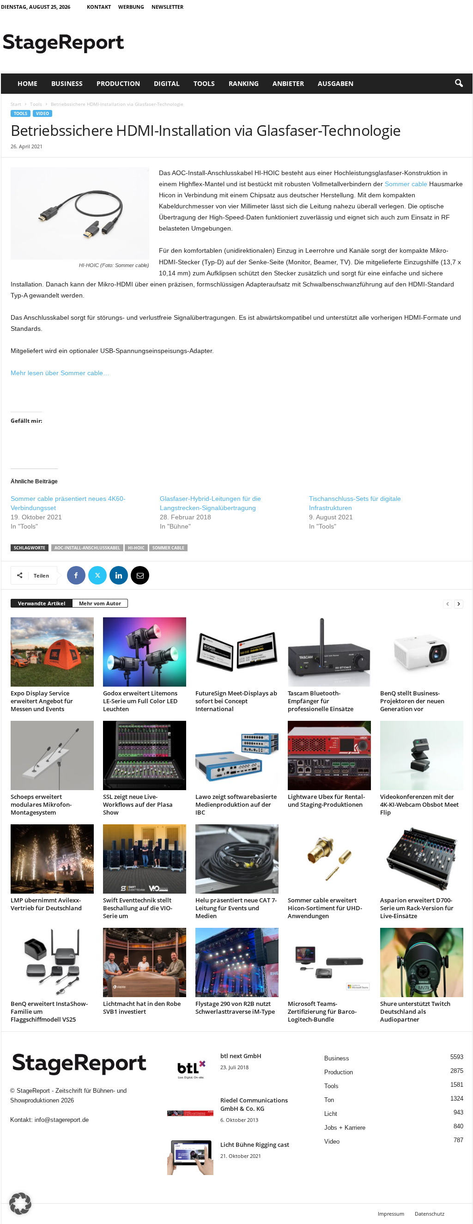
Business (67, 83)
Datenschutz (429, 1213)
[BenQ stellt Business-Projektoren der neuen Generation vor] (421, 652)
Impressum (391, 1213)
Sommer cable (406, 184)
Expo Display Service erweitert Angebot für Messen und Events (42, 701)
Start (16, 104)
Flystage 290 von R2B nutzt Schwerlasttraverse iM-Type (235, 1007)
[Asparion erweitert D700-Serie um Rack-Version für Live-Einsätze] (421, 859)
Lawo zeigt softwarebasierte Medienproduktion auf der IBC (236, 804)
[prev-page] (447, 604)
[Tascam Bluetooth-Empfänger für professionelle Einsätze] (329, 652)
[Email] (140, 575)
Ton (329, 1099)
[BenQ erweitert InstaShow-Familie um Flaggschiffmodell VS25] (52, 962)
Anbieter (288, 83)
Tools (204, 83)
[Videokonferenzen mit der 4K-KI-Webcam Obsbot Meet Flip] (421, 755)
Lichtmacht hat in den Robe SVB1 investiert (142, 1007)
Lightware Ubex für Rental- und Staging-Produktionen (326, 800)
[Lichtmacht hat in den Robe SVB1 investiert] (144, 962)
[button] (459, 83)
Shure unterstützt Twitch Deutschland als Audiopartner (415, 1011)
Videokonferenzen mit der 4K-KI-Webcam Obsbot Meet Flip (419, 804)
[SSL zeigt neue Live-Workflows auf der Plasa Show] (144, 755)
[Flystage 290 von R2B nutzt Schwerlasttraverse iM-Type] (237, 962)
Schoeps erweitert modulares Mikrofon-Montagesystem (41, 804)
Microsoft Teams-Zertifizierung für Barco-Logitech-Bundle (322, 1011)
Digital (167, 83)
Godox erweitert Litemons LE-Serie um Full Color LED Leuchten (140, 701)
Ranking (244, 83)
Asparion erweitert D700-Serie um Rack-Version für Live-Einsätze (417, 908)
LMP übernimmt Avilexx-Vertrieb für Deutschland (46, 904)
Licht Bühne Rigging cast (254, 1144)
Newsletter (167, 6)
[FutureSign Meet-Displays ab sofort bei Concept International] (237, 652)
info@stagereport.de (62, 1119)
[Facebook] (76, 575)
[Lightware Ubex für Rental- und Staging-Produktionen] (329, 755)
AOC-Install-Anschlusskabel (87, 548)
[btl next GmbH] (190, 1069)
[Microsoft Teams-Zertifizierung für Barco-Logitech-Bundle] (329, 962)
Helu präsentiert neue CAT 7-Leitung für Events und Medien (236, 908)
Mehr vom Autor (100, 603)
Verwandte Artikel (41, 603)
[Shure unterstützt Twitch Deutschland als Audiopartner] (421, 962)
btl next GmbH (240, 1056)
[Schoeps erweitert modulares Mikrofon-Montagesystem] (52, 755)
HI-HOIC (136, 548)
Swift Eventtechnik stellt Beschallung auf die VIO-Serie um (137, 908)
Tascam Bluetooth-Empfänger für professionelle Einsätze (320, 701)
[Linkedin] (118, 575)
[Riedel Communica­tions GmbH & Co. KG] (190, 1113)
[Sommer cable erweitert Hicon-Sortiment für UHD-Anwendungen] (329, 859)
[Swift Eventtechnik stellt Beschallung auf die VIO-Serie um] (144, 859)
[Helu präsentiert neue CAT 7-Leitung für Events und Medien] (237, 859)
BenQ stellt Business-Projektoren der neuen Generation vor (412, 701)
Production (118, 83)
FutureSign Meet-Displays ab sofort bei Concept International (236, 701)
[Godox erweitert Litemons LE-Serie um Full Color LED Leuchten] (144, 652)
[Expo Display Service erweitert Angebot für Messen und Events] (52, 652)
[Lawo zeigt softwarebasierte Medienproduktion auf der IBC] (237, 755)
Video (42, 113)
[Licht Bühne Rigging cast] (190, 1157)
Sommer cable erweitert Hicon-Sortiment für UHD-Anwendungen (325, 908)
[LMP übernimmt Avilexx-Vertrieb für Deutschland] (52, 859)
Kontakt (99, 6)
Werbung (131, 6)
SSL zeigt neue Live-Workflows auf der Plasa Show (138, 804)
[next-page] (458, 604)
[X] (97, 575)
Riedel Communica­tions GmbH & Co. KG (254, 1104)
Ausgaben (335, 83)
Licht (330, 1113)
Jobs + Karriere (344, 1127)
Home (27, 83)
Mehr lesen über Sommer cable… (60, 373)
